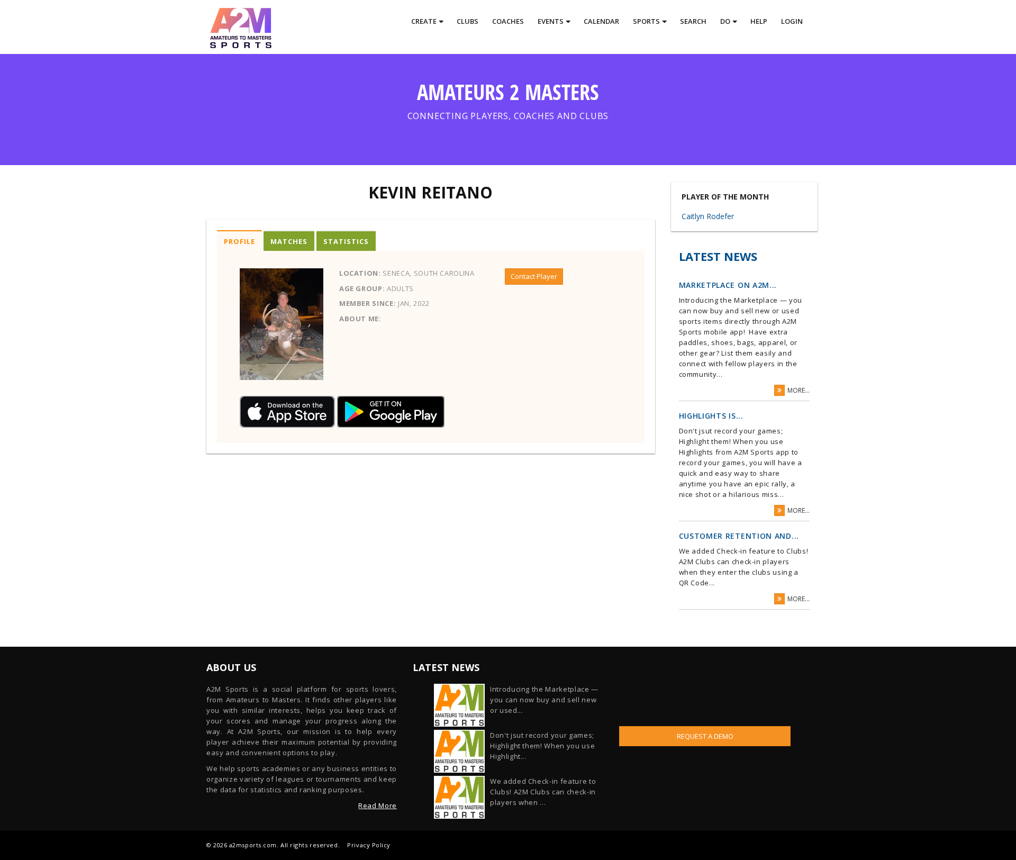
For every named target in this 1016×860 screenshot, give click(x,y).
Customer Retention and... (739, 536)
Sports (646, 21)
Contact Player (534, 276)
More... (798, 390)
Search (693, 21)
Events (551, 21)
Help (758, 21)
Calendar (601, 21)
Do (725, 21)
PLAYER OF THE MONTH (725, 197)
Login (792, 21)
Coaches (508, 21)
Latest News (718, 256)
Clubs (467, 21)
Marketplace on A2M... (728, 285)
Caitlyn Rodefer (708, 216)
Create (424, 21)
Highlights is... (711, 416)
